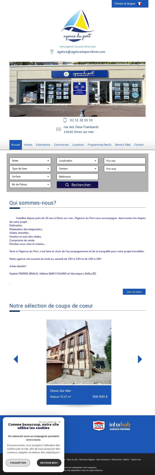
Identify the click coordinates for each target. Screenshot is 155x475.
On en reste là (47, 422)
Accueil (15, 144)
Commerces (61, 144)
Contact (139, 144)
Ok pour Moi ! (49, 462)
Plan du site (72, 459)
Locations (78, 144)
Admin (126, 459)
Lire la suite (134, 292)
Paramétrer (18, 462)
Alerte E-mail (122, 144)
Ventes (28, 144)
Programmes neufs (99, 144)
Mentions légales (87, 459)
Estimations (43, 144)
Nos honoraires (103, 459)
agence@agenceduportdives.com (81, 52)
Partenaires (117, 459)
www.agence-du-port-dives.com (78, 46)
